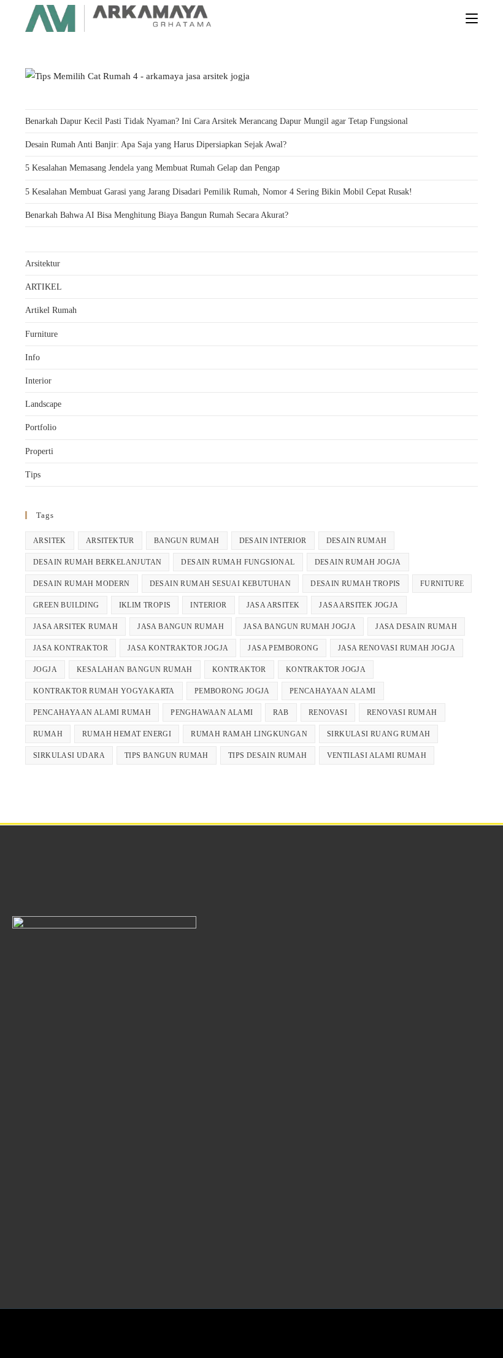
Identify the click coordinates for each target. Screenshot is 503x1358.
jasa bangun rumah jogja (300, 626)
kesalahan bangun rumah (135, 669)
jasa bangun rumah (180, 626)
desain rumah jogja (358, 562)
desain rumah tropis (355, 583)
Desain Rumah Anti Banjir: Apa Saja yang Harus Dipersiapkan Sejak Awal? (155, 144)
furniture (442, 583)
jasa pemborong (283, 648)
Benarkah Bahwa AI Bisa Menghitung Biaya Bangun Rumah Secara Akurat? (156, 215)
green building (66, 605)
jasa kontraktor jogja (178, 648)
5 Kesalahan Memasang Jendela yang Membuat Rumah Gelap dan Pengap (152, 167)
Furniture (41, 334)
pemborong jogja (232, 691)
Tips (32, 474)
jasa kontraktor (70, 648)
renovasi (328, 712)
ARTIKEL (43, 286)
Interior (38, 380)
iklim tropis (145, 605)
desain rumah (356, 540)
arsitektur (110, 540)
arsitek (49, 540)
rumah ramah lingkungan (249, 734)
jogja (45, 669)
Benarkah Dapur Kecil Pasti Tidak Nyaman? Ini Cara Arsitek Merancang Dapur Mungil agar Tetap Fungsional (216, 121)
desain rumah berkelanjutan (97, 562)
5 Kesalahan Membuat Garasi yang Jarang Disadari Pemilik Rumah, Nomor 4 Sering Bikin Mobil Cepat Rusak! (218, 191)
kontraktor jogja (326, 669)
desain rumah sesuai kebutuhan (220, 583)
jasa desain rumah (416, 626)
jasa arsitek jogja (358, 605)
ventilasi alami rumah (376, 755)
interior (208, 605)
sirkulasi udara (69, 755)
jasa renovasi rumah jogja (396, 648)
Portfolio (40, 427)
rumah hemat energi (126, 734)
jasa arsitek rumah (75, 626)
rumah (48, 734)
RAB (281, 712)
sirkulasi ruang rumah (378, 734)
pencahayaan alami (333, 691)
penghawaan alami (212, 712)
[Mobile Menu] (472, 18)
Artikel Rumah (51, 310)
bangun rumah (187, 540)
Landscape (43, 404)
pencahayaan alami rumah (92, 712)
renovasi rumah (402, 712)
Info (32, 357)
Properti (39, 451)
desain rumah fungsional (237, 562)
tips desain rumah (267, 755)
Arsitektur (42, 263)
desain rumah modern (81, 583)
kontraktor (239, 669)
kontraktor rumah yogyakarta (104, 691)
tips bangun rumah (167, 755)
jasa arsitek (273, 605)
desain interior (273, 540)
